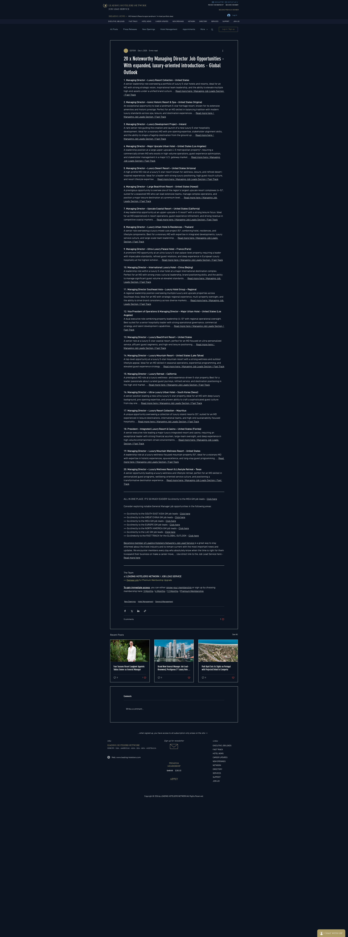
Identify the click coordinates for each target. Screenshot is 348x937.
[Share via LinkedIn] (138, 611)
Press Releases (130, 29)
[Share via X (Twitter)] (131, 611)
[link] (237, 2)
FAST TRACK (218, 750)
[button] (219, 2)
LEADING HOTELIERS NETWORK (174, 796)
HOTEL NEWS (218, 753)
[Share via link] (145, 611)
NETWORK (217, 765)
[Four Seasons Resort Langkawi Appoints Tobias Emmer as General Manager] (130, 651)
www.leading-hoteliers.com (128, 757)
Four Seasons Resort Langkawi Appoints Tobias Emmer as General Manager (129, 668)
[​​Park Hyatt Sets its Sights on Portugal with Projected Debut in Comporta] (218, 651)
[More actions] (222, 50)
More (203, 29)
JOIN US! (216, 781)
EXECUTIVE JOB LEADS (222, 746)
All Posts (114, 29)
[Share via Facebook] (125, 611)
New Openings (148, 29)
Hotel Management (168, 29)
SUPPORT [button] (217, 777)
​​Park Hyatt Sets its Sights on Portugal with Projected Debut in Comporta (216, 668)
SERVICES (217, 773)
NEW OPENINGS (219, 761)
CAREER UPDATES (220, 757)
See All (235, 634)
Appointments (189, 29)
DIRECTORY (217, 769)
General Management (164, 602)
